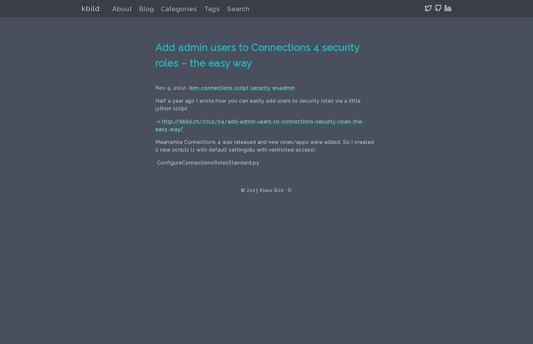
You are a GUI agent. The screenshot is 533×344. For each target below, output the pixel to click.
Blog (146, 9)
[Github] (438, 8)
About (122, 9)
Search (238, 9)
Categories (179, 9)
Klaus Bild (271, 190)
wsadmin (283, 88)
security (260, 88)
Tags (212, 9)
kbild (90, 8)
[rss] (289, 190)
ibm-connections (211, 88)
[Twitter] (428, 8)
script (241, 88)
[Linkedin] (448, 8)
